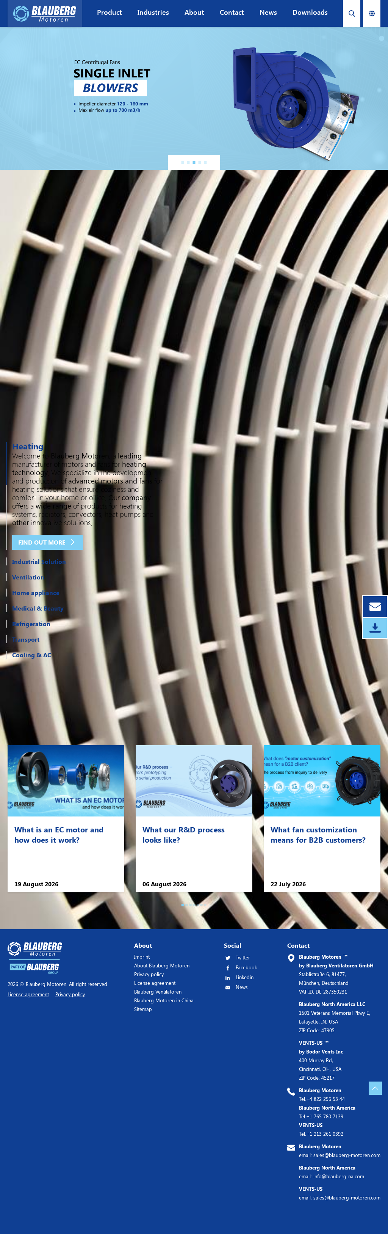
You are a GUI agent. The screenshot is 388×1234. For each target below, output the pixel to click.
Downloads (310, 12)
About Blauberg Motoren (161, 965)
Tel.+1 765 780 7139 (327, 1111)
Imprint (142, 956)
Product (109, 12)
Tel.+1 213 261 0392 (321, 1129)
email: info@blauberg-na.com (331, 1171)
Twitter (243, 957)
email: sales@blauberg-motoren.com (339, 1150)
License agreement (154, 983)
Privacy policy (149, 974)
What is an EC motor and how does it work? (58, 834)
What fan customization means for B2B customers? (318, 834)
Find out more (42, 542)
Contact (232, 12)
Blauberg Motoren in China (164, 1000)
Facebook (246, 967)
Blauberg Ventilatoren (157, 991)
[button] (182, 162)
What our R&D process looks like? (183, 834)
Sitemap (143, 1009)
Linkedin (244, 977)
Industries (153, 12)
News (268, 12)
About (194, 12)
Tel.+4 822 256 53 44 (322, 1094)
